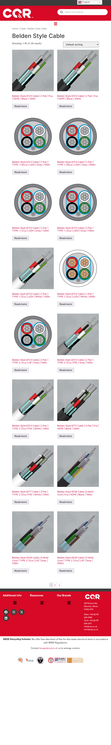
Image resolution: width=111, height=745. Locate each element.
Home (15, 28)
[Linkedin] (6, 618)
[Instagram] (14, 612)
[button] (55, 24)
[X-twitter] (21, 612)
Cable (23, 28)
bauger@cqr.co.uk (49, 648)
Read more (20, 106)
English (86, 2)
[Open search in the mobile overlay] (82, 12)
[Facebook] (6, 612)
